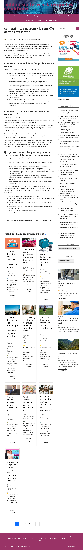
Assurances (22, 536)
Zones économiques (10, 351)
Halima (10, 271)
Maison (70, 16)
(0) (16, 275)
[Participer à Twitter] (22, 228)
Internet (45, 16)
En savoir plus (62, 298)
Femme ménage (12, 538)
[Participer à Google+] (18, 228)
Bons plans (29, 20)
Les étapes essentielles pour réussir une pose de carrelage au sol (69, 203)
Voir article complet (12, 297)
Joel (9, 414)
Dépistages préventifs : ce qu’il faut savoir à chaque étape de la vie (69, 197)
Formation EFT (8, 220)
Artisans (38, 20)
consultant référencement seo (30, 39)
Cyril (26, 267)
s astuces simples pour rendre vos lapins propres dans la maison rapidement (69, 112)
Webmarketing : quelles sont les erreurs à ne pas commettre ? (46, 403)
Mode (29, 16)
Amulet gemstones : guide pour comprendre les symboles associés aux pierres (69, 124)
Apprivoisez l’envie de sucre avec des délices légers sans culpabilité (68, 185)
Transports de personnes (68, 538)
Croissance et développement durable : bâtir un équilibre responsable (69, 216)
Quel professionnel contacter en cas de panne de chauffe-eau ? (68, 320)
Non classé (26, 538)
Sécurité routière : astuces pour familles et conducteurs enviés (69, 136)
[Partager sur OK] (13, 228)
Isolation (61, 536)
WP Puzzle (76, 546)
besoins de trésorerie (22, 211)
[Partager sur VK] (9, 228)
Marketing (45, 418)
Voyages (37, 16)
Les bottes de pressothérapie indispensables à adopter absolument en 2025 (69, 172)
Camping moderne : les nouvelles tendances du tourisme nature (67, 191)
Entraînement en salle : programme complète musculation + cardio (67, 210)
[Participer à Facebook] (5, 228)
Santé (53, 16)
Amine (10, 485)
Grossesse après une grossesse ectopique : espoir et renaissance (69, 141)
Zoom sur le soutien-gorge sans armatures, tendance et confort (28, 256)
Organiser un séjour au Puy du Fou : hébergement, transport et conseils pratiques (69, 229)
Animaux (9, 536)
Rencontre (40, 538)
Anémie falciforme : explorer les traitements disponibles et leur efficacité (69, 178)
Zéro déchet (28, 341)
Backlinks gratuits (63, 99)
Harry (43, 414)
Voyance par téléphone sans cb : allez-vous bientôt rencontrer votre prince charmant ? (12, 471)
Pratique (21, 16)
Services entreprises (51, 20)
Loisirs (60, 351)
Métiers (74, 536)
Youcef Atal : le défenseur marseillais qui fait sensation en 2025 (46, 324)
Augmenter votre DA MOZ (43, 220)
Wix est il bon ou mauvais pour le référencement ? (12, 404)
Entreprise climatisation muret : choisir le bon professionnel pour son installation (69, 118)
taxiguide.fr (9, 39)
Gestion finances (30, 35)
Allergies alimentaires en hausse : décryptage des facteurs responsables (67, 235)
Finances (61, 16)
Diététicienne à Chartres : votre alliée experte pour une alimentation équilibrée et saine (69, 148)
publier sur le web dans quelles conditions (38, 6)
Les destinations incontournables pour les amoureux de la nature (67, 131)
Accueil (13, 16)
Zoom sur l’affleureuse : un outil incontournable (46, 259)
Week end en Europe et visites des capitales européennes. (29, 404)
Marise (10, 343)
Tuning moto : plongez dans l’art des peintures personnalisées (68, 166)
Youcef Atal (45, 340)
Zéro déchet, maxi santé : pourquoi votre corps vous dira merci (29, 324)
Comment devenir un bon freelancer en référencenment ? (12, 259)
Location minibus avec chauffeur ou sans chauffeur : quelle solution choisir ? (69, 222)
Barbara (27, 414)
